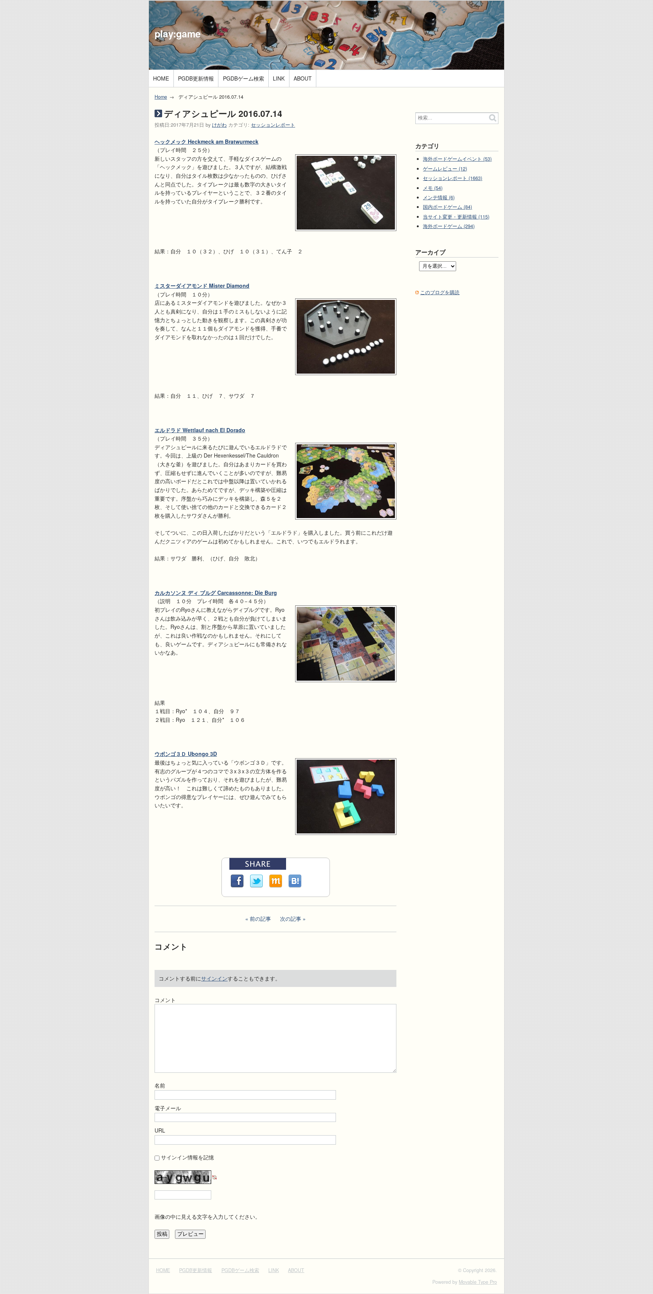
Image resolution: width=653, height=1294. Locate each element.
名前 (160, 1085)
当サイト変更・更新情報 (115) (456, 216)
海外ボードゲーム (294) (449, 226)
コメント (165, 1000)
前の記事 (260, 918)
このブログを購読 (440, 292)
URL (160, 1130)
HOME (161, 78)
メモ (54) (433, 188)
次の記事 (290, 918)
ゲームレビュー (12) (445, 168)
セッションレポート (273, 124)
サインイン (214, 978)
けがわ (219, 124)
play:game (178, 33)
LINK (279, 78)
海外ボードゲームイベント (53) (457, 158)
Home (161, 96)
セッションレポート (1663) (452, 178)
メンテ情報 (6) (439, 197)
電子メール (168, 1108)
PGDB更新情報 (196, 78)
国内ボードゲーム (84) (447, 206)
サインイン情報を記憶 (187, 1157)
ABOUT (303, 78)
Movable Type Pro (478, 1281)
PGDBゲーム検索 (243, 78)
